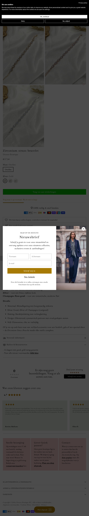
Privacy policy (83, 3)
